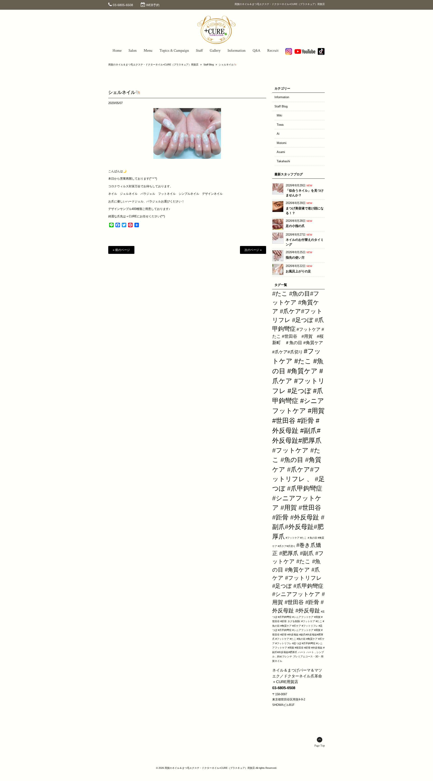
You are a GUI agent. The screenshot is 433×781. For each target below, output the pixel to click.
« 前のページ (121, 250)
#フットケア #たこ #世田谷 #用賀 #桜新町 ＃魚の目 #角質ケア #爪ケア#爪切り (298, 340)
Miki (279, 115)
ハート (302, 652)
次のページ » (253, 250)
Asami (281, 152)
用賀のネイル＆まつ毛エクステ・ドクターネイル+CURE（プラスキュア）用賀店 (153, 64)
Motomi (281, 143)
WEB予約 (152, 5)
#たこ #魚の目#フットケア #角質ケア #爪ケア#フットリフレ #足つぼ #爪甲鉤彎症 (298, 311)
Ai (278, 133)
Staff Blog (208, 64)
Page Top (319, 746)
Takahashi (283, 161)
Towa (280, 124)
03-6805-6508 (123, 5)
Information (281, 97)
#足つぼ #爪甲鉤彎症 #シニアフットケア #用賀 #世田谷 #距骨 (298, 616)
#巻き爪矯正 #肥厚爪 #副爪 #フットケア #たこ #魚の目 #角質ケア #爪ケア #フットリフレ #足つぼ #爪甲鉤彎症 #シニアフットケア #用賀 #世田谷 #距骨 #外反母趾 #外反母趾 (298, 578)
